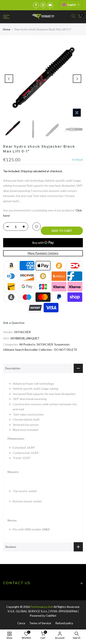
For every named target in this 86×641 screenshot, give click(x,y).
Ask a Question (13, 322)
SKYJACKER (22, 332)
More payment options (43, 253)
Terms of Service (40, 623)
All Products (27, 344)
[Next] (77, 78)
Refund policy (64, 623)
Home (6, 29)
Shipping (26, 171)
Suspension (62, 344)
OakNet (51, 615)
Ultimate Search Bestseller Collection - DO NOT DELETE (40, 349)
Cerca (21, 623)
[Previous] (9, 78)
